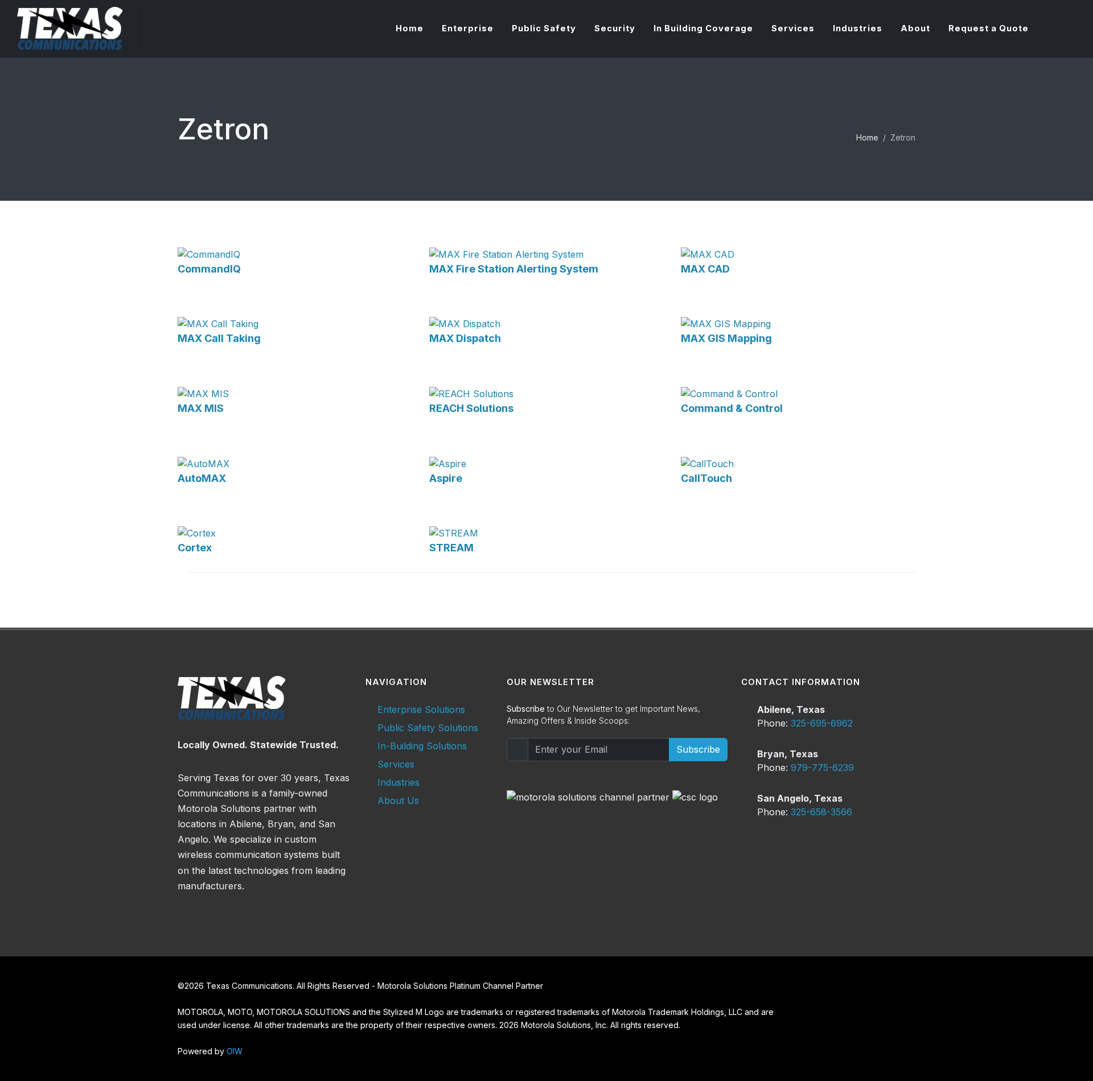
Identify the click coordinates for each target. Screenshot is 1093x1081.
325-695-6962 (822, 723)
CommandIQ (209, 269)
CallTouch (706, 478)
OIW (235, 1051)
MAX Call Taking (219, 338)
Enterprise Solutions (421, 709)
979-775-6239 (822, 767)
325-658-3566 (821, 812)
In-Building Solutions (422, 746)
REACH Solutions (471, 408)
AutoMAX (202, 478)
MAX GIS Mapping (726, 338)
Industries (398, 782)
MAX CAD (705, 269)
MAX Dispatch (465, 338)
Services (395, 764)
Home (867, 137)
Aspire (445, 478)
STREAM (451, 548)
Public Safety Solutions (427, 727)
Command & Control (732, 408)
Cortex (195, 548)
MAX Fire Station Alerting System (513, 269)
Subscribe (698, 749)
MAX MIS (201, 408)
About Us (398, 800)
